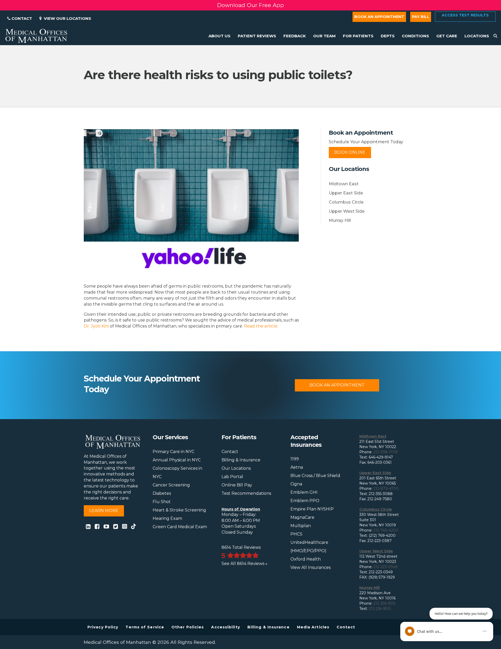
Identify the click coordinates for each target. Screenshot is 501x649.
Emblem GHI (304, 492)
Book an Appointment (379, 16)
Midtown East (344, 183)
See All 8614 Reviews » (244, 563)
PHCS (296, 534)
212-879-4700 (386, 488)
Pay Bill (420, 16)
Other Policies (187, 627)
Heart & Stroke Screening (179, 510)
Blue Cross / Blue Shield (315, 475)
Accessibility (225, 627)
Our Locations (236, 468)
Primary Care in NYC (173, 451)
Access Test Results (465, 15)
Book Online (350, 152)
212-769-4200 (385, 530)
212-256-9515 (384, 603)
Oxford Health (305, 559)
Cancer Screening (171, 485)
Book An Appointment (337, 385)
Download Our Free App (250, 3)
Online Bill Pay (237, 485)
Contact (21, 18)
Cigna (296, 483)
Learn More (103, 510)
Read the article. (261, 326)
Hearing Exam (167, 518)
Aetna (296, 467)
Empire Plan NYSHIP (312, 509)
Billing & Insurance (241, 459)
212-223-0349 (385, 566)
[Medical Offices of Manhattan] (36, 35)
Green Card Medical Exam (180, 526)
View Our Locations (66, 18)
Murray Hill (340, 220)
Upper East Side (346, 192)
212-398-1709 (385, 452)
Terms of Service (145, 627)
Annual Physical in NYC (177, 459)
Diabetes (162, 493)
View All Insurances (310, 567)
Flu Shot (162, 501)
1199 (294, 458)
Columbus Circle (346, 202)
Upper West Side (347, 211)
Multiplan (300, 525)
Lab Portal (232, 476)
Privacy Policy (102, 627)
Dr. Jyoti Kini (96, 326)
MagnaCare (302, 517)
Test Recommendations (246, 493)
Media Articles (313, 627)
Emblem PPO (304, 500)
